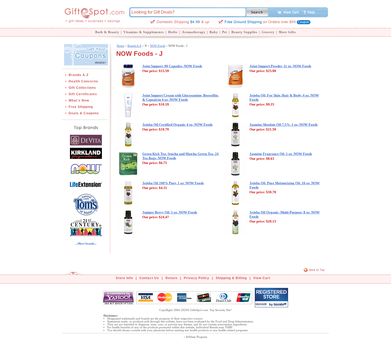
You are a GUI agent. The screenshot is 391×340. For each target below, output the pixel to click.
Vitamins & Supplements (143, 32)
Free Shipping (81, 107)
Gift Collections (82, 88)
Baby (214, 32)
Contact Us (149, 278)
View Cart (261, 278)
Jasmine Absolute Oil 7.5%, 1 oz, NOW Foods (283, 125)
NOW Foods (157, 45)
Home (120, 45)
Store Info (124, 278)
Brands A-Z (79, 75)
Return (171, 278)
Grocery (268, 32)
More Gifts (287, 32)
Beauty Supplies (244, 32)
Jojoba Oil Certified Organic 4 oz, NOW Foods (177, 125)
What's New (79, 100)
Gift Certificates (83, 94)
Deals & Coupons (84, 113)
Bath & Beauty (107, 32)
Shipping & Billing (231, 278)
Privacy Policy (196, 278)
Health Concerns (83, 81)
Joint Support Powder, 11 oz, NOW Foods (280, 66)
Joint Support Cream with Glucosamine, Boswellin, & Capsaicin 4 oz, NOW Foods (180, 97)
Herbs (173, 32)
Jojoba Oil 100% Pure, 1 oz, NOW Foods (173, 183)
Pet (224, 32)
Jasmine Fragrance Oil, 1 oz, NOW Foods (280, 154)
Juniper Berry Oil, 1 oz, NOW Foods (169, 212)
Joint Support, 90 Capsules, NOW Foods (172, 66)
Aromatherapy (193, 32)
